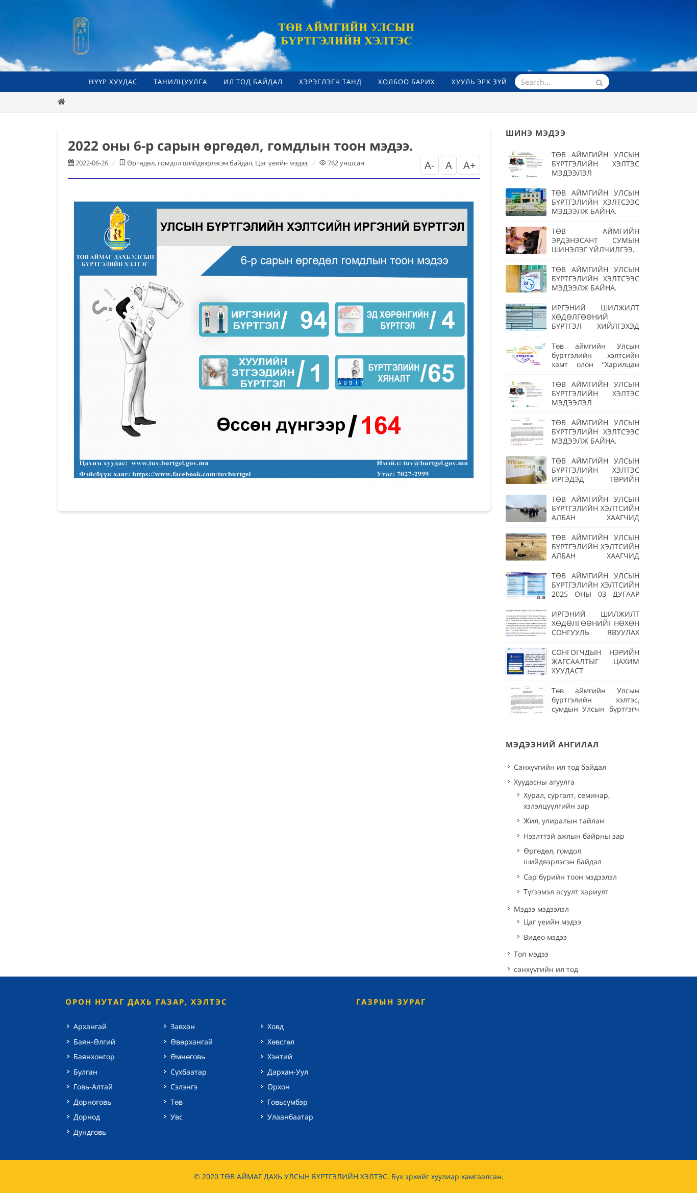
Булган (85, 1072)
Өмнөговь (187, 1056)
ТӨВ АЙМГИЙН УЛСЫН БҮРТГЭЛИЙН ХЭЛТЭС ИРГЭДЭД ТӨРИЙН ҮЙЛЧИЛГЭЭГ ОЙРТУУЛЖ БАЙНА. (595, 479)
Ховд (275, 1026)
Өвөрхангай (191, 1041)
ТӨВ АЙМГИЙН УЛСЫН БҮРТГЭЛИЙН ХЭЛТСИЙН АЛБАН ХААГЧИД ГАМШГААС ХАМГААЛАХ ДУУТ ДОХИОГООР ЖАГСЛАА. (595, 522)
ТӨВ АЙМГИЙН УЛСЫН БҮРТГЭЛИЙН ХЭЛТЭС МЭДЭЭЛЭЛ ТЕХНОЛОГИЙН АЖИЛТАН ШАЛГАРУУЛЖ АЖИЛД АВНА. (595, 177)
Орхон (278, 1086)
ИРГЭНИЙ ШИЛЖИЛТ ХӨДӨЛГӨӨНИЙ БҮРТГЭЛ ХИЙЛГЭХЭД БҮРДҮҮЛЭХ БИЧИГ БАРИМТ (595, 326)
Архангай (90, 1026)
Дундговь (89, 1132)
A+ (469, 165)
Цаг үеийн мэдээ (281, 162)
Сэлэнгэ (183, 1086)
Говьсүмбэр (287, 1102)
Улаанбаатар (290, 1117)
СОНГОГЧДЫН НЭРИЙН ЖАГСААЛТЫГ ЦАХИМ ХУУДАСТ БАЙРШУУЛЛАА (595, 666)
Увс (176, 1117)
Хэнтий (279, 1056)
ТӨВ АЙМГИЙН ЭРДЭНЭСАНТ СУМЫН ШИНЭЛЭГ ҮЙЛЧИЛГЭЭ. (595, 240)
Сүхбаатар (188, 1072)
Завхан (182, 1026)
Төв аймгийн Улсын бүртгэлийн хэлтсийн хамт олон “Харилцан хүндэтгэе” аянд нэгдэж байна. (595, 364)
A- (429, 165)
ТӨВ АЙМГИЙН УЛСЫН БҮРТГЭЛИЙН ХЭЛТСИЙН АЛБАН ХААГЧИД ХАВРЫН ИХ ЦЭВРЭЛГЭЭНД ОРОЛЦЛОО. (595, 560)
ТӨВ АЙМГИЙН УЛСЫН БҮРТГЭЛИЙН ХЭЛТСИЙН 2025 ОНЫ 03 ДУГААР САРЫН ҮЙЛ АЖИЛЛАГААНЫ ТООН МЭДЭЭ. (595, 598)
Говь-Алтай (93, 1086)
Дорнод (86, 1117)
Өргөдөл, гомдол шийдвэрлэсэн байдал (189, 162)
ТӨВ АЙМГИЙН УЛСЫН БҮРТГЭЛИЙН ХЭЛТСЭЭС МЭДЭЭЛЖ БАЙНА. (595, 202)
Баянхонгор (94, 1056)
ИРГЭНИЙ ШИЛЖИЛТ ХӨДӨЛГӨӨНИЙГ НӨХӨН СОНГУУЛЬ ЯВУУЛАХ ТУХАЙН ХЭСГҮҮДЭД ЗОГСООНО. (595, 632)
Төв (176, 1102)
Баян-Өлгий (94, 1041)
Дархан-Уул (287, 1072)
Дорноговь (92, 1102)
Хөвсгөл (280, 1041)
